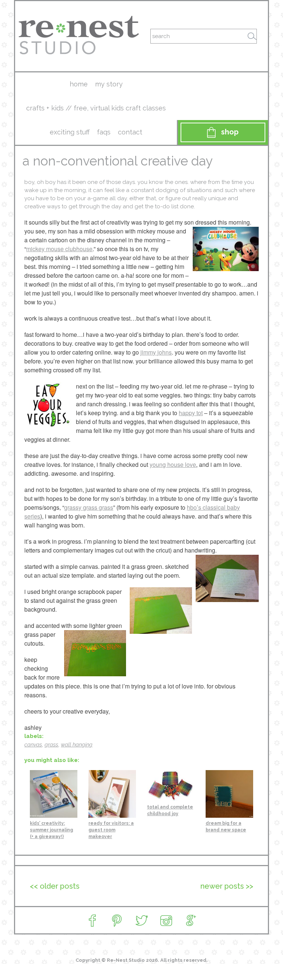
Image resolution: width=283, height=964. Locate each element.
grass (51, 744)
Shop (229, 131)
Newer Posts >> (226, 886)
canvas (33, 744)
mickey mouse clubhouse (59, 249)
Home (79, 84)
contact (130, 132)
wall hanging (76, 744)
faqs (104, 132)
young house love (173, 464)
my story (109, 84)
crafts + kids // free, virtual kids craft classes (96, 108)
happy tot (191, 412)
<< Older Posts (55, 886)
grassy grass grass (88, 507)
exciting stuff (70, 132)
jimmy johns (156, 352)
